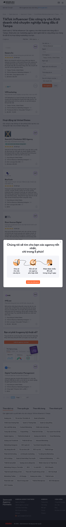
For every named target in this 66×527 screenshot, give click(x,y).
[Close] (60, 242)
